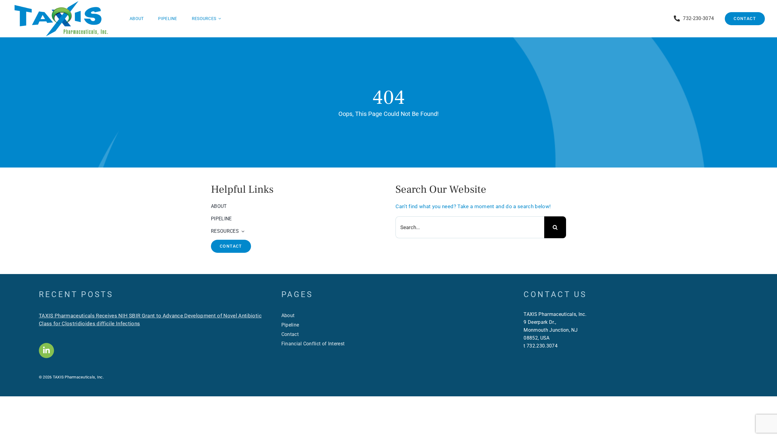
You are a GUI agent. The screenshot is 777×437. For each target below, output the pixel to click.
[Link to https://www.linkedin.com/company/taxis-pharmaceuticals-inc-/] (46, 350)
